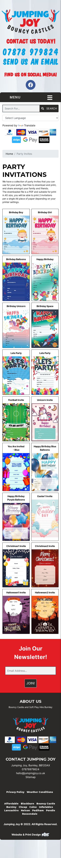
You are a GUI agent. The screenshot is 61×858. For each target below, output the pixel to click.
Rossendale (29, 813)
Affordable (11, 803)
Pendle (50, 810)
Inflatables (46, 807)
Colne (33, 807)
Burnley (11, 807)
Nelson (25, 810)
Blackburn (27, 803)
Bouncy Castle (45, 803)
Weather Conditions (40, 792)
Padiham (38, 810)
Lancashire (11, 810)
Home (9, 153)
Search (51, 108)
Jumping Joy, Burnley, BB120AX (30, 765)
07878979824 (30, 769)
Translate (29, 125)
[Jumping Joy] (30, 22)
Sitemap (31, 777)
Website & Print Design (26, 834)
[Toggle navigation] (49, 97)
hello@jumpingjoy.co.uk (30, 773)
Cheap (23, 807)
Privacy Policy (15, 792)
